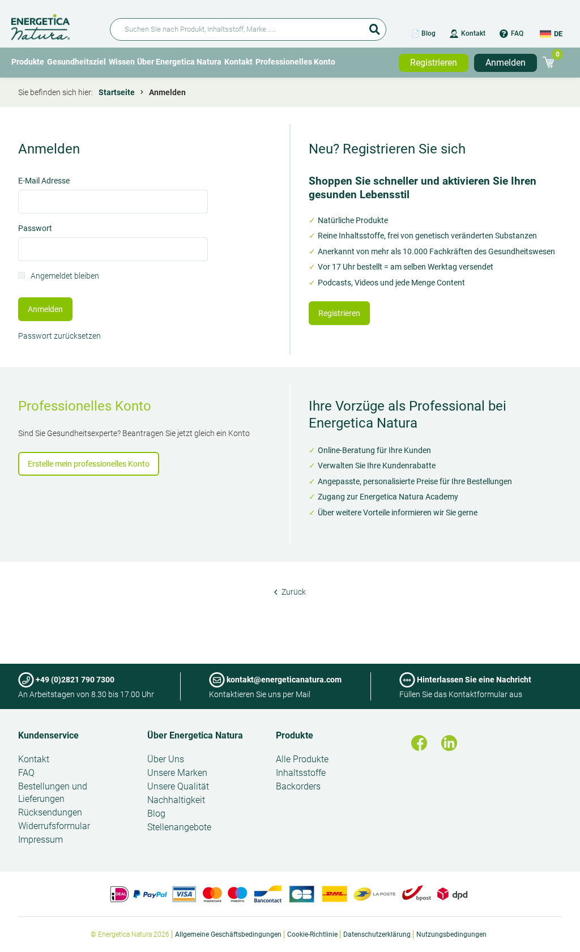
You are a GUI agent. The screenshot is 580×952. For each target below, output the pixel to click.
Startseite (117, 92)
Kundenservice (48, 735)
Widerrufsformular (54, 826)
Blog (156, 813)
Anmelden (505, 62)
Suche (375, 25)
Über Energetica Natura (179, 61)
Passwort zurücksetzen (59, 335)
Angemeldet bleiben (65, 276)
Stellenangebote (179, 827)
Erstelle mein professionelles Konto (89, 463)
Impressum (40, 839)
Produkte (27, 61)
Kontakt (473, 33)
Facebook (419, 743)
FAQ (517, 33)
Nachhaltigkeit (176, 800)
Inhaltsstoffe (301, 772)
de (558, 33)
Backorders (298, 786)
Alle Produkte (302, 759)
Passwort (35, 229)
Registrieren (433, 62)
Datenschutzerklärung (377, 934)
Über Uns (165, 759)
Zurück (293, 591)
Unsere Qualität (178, 786)
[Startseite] (53, 25)
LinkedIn (449, 743)
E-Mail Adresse (44, 181)
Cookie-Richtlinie (312, 934)
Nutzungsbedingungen (451, 934)
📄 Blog (423, 33)
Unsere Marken (177, 772)
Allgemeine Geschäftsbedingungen (228, 934)
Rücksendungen (50, 812)
